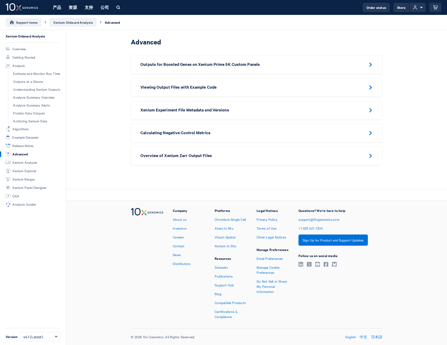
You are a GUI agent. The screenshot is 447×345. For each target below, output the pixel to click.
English (350, 337)
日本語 (377, 337)
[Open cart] (435, 7)
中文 (363, 337)
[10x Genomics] (147, 263)
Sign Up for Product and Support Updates (333, 240)
